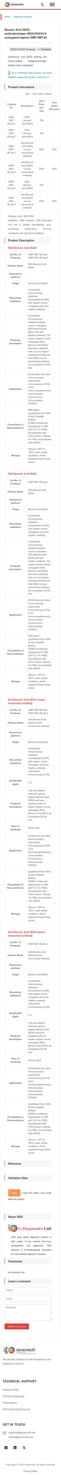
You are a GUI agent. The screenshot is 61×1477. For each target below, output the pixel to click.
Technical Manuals (13, 1396)
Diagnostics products (23, 17)
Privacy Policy (30, 1471)
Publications (10, 1402)
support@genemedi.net (21, 1432)
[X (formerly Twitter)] (24, 1447)
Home (7, 17)
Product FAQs (11, 1389)
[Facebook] (6, 1447)
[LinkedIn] (15, 1447)
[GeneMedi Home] (30, 1350)
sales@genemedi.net (20, 1437)
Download (46, 49)
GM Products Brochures (16, 1409)
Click (14, 1193)
